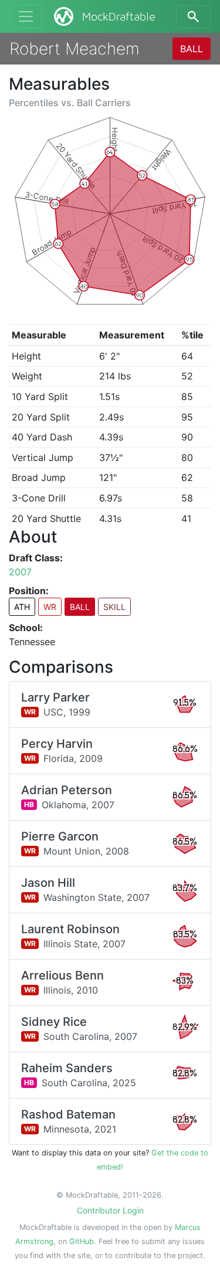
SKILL (114, 607)
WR (49, 607)
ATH (22, 607)
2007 (20, 572)
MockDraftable (118, 17)
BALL (191, 49)
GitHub (81, 1241)
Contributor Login (110, 1210)
